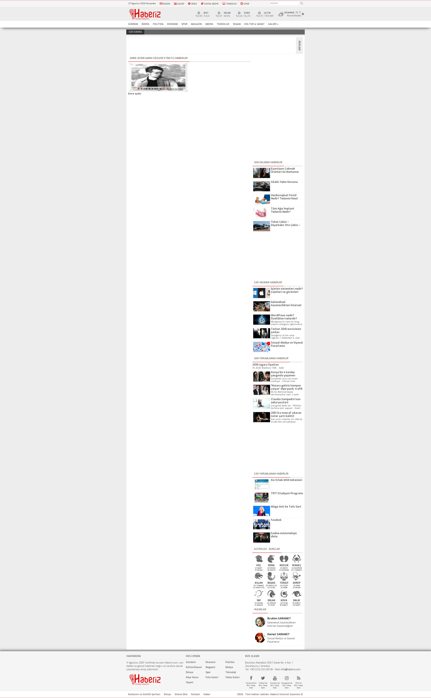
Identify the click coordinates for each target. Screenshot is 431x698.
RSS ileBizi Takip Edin (298, 685)
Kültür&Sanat (194, 667)
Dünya (189, 672)
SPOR (246, 4)
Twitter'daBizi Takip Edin (263, 685)
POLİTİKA (158, 24)
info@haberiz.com (290, 669)
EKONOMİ (172, 24)
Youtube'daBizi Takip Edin (275, 685)
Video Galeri (232, 677)
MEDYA (209, 24)
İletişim (195, 694)
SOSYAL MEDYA (211, 4)
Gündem (191, 662)
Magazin (210, 667)
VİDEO (194, 4)
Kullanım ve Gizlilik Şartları (144, 694)
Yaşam (189, 682)
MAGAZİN (196, 24)
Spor (208, 672)
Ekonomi (211, 662)
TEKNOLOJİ (231, 4)
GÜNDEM (133, 24)
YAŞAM (237, 24)
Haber (207, 694)
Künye (167, 694)
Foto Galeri (212, 677)
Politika (229, 662)
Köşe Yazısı (192, 677)
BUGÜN (166, 4)
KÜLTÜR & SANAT (254, 24)
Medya (229, 667)
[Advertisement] (216, 45)
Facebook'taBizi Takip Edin (251, 685)
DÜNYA (145, 24)
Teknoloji (230, 672)
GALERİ (180, 4)
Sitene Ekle (181, 694)
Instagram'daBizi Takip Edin (286, 685)
